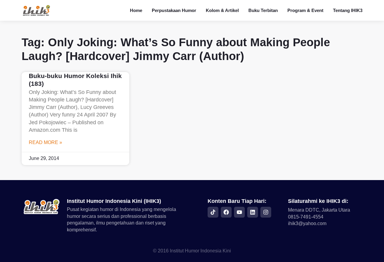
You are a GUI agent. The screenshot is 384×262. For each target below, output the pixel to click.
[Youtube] (239, 212)
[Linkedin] (252, 212)
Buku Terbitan (263, 10)
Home (136, 10)
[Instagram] (265, 212)
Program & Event (305, 10)
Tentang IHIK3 (347, 10)
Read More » (45, 142)
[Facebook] (226, 212)
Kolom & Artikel (222, 10)
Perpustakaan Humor (174, 10)
